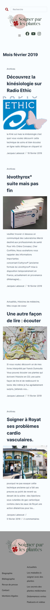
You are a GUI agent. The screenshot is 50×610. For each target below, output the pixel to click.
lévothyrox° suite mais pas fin (22, 183)
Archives (11, 69)
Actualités (11, 301)
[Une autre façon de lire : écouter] (25, 343)
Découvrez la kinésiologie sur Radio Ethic (24, 83)
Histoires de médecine (28, 301)
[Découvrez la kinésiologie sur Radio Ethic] (25, 112)
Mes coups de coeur (17, 305)
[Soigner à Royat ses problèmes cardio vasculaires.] (25, 462)
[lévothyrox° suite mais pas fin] (25, 212)
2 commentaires (31, 519)
